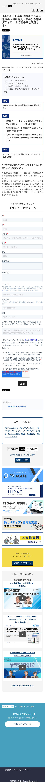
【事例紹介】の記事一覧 (16, 406)
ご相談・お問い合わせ (22, 563)
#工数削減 (31, 434)
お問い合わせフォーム (22, 724)
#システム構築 (14, 434)
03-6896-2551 (24, 714)
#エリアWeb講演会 (27, 428)
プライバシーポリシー (22, 770)
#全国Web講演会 (11, 428)
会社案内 (8, 770)
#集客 (23, 434)
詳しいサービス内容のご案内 (24, 706)
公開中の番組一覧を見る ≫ (22, 686)
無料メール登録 (22, 460)
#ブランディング (18, 431)
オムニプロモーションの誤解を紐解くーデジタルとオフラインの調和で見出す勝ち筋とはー (22, 619)
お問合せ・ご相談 (8, 706)
